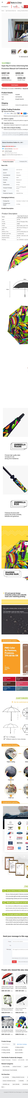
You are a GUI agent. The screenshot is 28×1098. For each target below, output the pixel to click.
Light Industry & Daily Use (11, 10)
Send (14, 961)
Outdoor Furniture (17, 1066)
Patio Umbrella (6, 1066)
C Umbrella (21, 1080)
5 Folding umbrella (5, 1052)
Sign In (3, 154)
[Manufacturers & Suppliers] (14, 2)
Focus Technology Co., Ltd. (18, 1092)
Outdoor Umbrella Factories (9, 1080)
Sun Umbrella (6, 1077)
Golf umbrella (4, 1047)
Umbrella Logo (6, 1084)
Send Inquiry (14, 85)
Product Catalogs (22, 1044)
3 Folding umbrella (19, 1047)
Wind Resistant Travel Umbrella (10, 1070)
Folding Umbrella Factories (18, 1077)
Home (2, 10)
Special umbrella (19, 1052)
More (2, 1087)
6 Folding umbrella (5, 1050)
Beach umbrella (18, 1050)
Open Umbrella (16, 1084)
